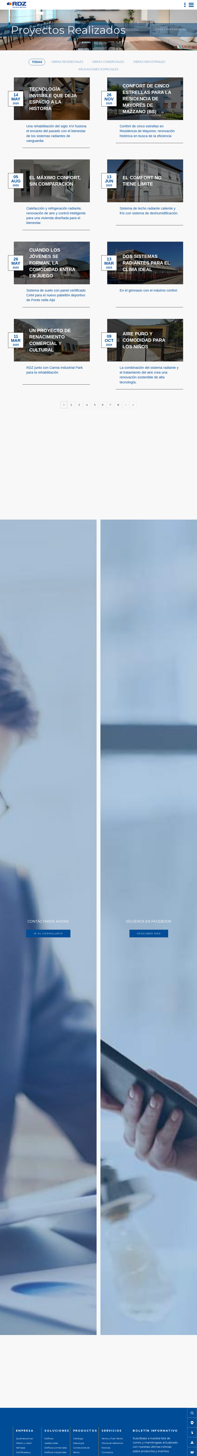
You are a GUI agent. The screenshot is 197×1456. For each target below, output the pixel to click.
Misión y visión (24, 1443)
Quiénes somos (24, 1438)
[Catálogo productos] (192, 1432)
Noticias (106, 1447)
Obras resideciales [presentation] (67, 61)
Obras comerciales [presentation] (108, 61)
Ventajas (20, 1447)
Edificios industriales (55, 1452)
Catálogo (78, 1438)
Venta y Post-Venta (112, 1438)
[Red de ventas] (192, 1422)
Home (159, 29)
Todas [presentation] (37, 62)
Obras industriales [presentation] (149, 61)
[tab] (37, 62)
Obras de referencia (112, 1443)
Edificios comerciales (55, 1447)
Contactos (107, 1452)
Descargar (78, 1443)
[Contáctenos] (192, 1452)
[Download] (192, 1442)
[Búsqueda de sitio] (192, 1413)
